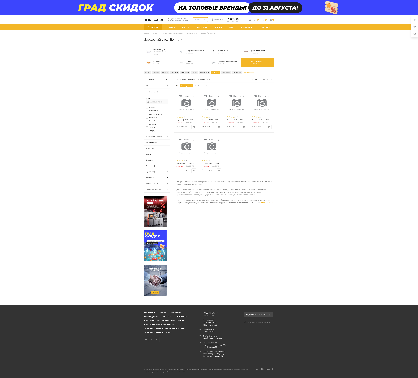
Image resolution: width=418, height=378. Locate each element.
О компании (149, 313)
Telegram (151, 339)
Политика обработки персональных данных (164, 321)
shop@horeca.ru (209, 329)
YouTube (157, 339)
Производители (151, 317)
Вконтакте (146, 339)
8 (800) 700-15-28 (267, 203)
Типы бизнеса (183, 317)
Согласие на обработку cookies (157, 332)
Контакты (167, 317)
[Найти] (205, 19)
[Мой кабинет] (250, 20)
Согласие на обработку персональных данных (164, 328)
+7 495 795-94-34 (233, 19)
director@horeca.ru (210, 336)
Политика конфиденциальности (159, 325)
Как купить (176, 313)
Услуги (163, 313)
